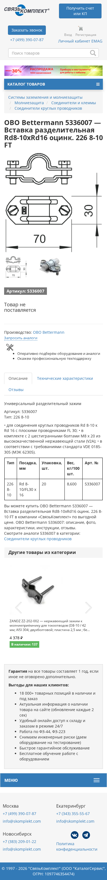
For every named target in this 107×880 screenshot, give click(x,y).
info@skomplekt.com (22, 821)
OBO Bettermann (48, 332)
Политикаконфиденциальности (76, 846)
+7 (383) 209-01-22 (19, 841)
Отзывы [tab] (16, 389)
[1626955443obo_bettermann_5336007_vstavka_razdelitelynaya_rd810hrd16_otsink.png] (16, 267)
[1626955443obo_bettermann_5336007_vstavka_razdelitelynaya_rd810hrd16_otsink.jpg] (50, 267)
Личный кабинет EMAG (80, 41)
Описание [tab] (18, 378)
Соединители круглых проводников (38, 538)
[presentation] (18, 608)
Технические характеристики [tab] (65, 378)
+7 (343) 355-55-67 (73, 813)
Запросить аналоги (20, 337)
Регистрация (85, 34)
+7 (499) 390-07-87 (27, 39)
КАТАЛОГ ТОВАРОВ (26, 84)
